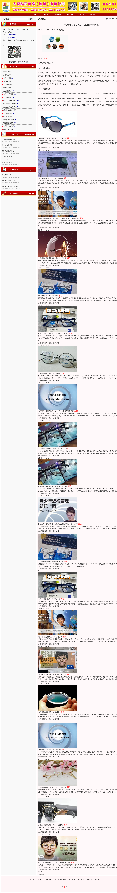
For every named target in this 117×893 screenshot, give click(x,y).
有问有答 (81, 15)
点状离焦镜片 (7, 81)
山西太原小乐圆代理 (10, 100)
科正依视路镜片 (8, 120)
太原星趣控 (7, 72)
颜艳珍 (97, 880)
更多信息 (41, 874)
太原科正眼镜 (7, 113)
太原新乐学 (7, 75)
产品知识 (70, 15)
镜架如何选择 (6, 175)
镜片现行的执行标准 (8, 151)
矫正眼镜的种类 (7, 157)
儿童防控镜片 (7, 91)
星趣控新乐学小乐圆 (10, 110)
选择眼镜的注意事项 (8, 139)
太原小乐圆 (7, 78)
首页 (35, 15)
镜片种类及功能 (7, 145)
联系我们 (93, 15)
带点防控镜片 (7, 88)
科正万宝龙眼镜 (8, 129)
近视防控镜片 (7, 97)
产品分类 (58, 15)
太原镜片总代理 (8, 126)
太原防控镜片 (7, 84)
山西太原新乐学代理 (10, 107)
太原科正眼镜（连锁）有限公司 (48, 148)
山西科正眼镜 (7, 116)
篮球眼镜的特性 (7, 162)
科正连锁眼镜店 (8, 123)
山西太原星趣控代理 (10, 104)
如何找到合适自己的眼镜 (10, 180)
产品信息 (47, 15)
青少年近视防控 (8, 94)
